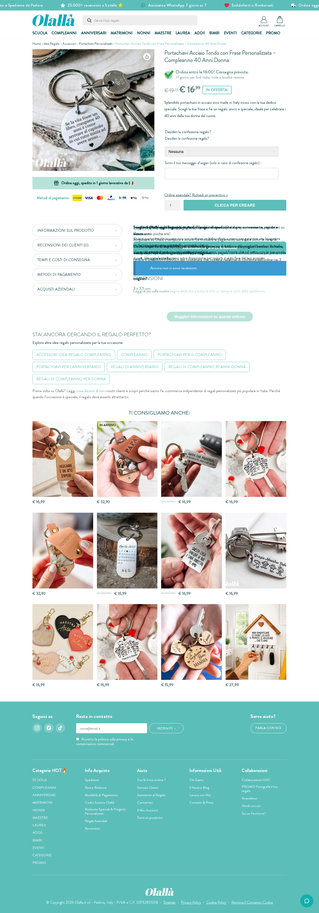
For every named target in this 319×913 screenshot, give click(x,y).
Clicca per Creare (235, 205)
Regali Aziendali (96, 821)
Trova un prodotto (150, 818)
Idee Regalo (52, 43)
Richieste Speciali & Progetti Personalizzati (105, 811)
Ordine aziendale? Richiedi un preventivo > (196, 195)
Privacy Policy (191, 902)
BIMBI (214, 33)
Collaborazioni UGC (256, 780)
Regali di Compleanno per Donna (71, 379)
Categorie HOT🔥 (49, 771)
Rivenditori (249, 798)
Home (36, 43)
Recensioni (92, 828)
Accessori (69, 43)
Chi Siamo (196, 780)
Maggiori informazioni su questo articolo (209, 316)
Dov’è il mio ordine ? (151, 780)
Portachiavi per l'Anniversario (68, 367)
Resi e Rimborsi (95, 787)
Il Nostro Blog (199, 787)
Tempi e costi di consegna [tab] (63, 260)
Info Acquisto (97, 771)
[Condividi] (147, 56)
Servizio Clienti (147, 787)
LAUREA (183, 33)
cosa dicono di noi (90, 391)
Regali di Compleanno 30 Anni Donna (207, 367)
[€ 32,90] (62, 550)
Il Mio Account (147, 810)
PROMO (273, 33)
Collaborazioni (255, 771)
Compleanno (134, 354)
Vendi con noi (251, 806)
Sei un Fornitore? (254, 813)
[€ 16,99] (62, 459)
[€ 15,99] (191, 642)
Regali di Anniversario (135, 367)
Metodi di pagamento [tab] (59, 274)
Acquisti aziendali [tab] (56, 289)
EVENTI (230, 33)
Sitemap (169, 902)
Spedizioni (92, 780)
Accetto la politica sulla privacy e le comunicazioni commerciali (104, 741)
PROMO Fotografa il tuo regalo (260, 789)
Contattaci (145, 802)
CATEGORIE (251, 33)
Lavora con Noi (200, 795)
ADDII (200, 33)
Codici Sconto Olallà (99, 802)
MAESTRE (163, 33)
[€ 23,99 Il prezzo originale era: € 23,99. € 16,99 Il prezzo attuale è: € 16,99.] (127, 550)
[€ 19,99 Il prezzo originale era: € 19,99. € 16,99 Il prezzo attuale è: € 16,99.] (191, 459)
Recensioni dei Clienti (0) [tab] (63, 245)
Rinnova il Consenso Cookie (252, 902)
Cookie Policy (216, 902)
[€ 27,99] (256, 642)
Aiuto (142, 771)
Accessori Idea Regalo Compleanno (73, 354)
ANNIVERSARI (93, 33)
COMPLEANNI (64, 33)
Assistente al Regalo (151, 795)
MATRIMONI (122, 33)
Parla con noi (268, 728)
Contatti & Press (201, 802)
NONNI (143, 33)
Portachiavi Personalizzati (96, 43)
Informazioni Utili (205, 771)
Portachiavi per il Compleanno (190, 354)
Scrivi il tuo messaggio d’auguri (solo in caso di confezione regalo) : (213, 163)
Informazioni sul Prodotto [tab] (65, 230)
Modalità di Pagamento (101, 795)
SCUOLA (39, 33)
